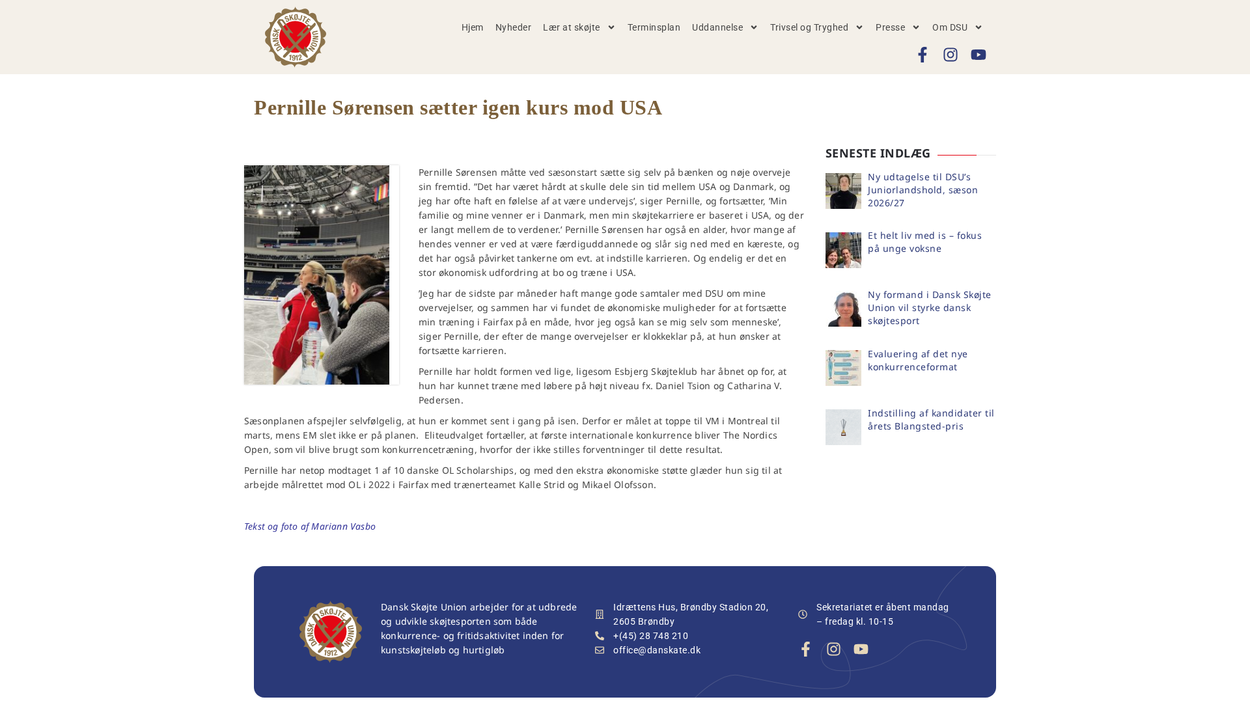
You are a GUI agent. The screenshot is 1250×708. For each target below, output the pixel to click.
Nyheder (513, 27)
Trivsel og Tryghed (809, 27)
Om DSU (949, 27)
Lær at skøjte (571, 27)
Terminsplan (654, 27)
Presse (890, 27)
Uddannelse (717, 27)
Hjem (473, 27)
